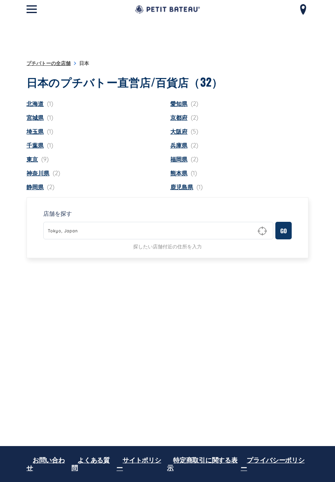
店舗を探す (57, 213)
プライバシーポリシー (272, 464)
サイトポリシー (138, 464)
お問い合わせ (46, 464)
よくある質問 (90, 464)
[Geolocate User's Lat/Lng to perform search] (262, 231)
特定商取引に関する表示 (202, 464)
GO (283, 230)
